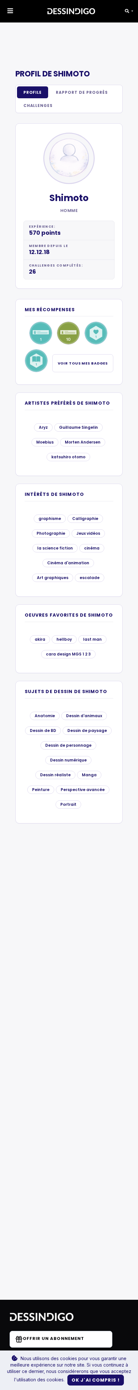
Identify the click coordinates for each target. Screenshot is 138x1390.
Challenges (38, 105)
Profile (32, 92)
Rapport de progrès (82, 92)
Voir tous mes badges (83, 363)
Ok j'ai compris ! (96, 1380)
